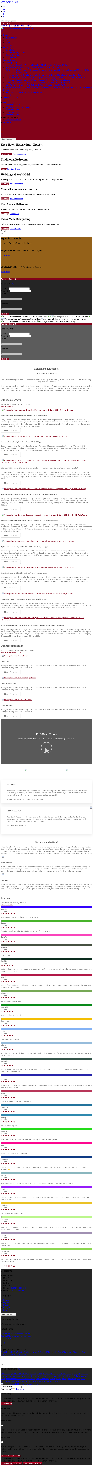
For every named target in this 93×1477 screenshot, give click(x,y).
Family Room (10, 57)
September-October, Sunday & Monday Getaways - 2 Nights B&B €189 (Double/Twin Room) (44, 75)
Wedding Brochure (13, 105)
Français (6, 1307)
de (4, 6)
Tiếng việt (81, 1378)
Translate (20, 1389)
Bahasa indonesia (81, 1376)
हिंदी (57, 1376)
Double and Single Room (15, 52)
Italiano (6, 1310)
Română (11, 1381)
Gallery (6, 100)
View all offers (6, 406)
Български (35, 1376)
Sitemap (76, 1352)
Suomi (63, 1373)
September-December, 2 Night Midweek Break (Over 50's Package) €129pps (37, 80)
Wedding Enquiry (12, 115)
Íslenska (9, 1378)
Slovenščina (41, 1381)
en (4, 9)
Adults (3, 293)
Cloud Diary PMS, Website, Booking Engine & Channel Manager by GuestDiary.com (36, 1352)
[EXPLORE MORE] (26, 771)
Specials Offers (13, 169)
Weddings (7, 102)
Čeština (52, 1376)
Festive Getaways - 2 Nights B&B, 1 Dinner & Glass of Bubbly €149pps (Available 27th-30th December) (48, 87)
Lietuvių (77, 1373)
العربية (58, 1373)
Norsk (16, 1378)
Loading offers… (12, 62)
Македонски (6, 1376)
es (4, 11)
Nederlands (24, 1378)
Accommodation (19, 154)
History (9, 1266)
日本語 (52, 1378)
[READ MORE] (67, 771)
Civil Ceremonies (12, 112)
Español (6, 1305)
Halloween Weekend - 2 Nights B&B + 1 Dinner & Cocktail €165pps (33, 67)
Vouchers (7, 95)
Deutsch (6, 1300)
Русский (4, 1381)
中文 (58, 1381)
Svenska (19, 1381)
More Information (10, 430)
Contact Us (7, 122)
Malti (28, 1376)
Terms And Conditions (17, 1354)
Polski (73, 1378)
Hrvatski (69, 1376)
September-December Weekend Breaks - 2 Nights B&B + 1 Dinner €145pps (37, 65)
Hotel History (11, 37)
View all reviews (7, 905)
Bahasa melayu (18, 1376)
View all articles (7, 1338)
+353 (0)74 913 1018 (9, 2)
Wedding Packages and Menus (18, 107)
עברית (3, 1378)
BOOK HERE (5, 255)
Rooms (6, 47)
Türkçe (32, 1378)
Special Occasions (10, 97)
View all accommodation (10, 652)
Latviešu (84, 1373)
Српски (26, 1381)
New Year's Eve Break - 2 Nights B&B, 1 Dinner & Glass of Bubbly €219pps (37, 85)
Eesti (53, 1373)
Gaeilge (70, 1373)
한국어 (58, 1378)
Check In (4, 288)
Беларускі (44, 1376)
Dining (6, 90)
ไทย (37, 1378)
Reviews (8, 45)
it (3, 16)
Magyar (62, 1376)
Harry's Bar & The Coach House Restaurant (23, 92)
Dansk (39, 1373)
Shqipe (33, 1381)
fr (4, 14)
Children (4, 303)
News (7, 42)
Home (6, 35)
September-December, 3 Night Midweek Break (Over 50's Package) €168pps (37, 82)
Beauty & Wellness (13, 119)
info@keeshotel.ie (16, 1290)
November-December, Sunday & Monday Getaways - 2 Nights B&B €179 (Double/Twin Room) (45, 77)
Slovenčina (51, 1381)
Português (66, 1378)
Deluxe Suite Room (13, 55)
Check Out (5, 291)
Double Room (11, 50)
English (6, 1302)
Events (8, 40)
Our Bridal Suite (12, 110)
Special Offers (9, 60)
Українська (44, 1378)
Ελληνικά (47, 1373)
